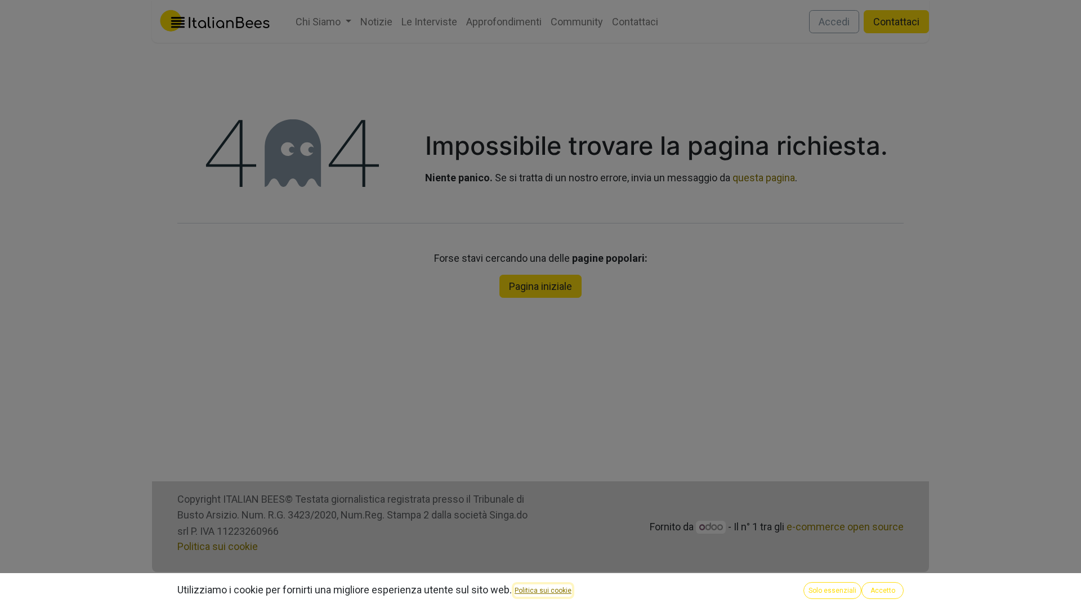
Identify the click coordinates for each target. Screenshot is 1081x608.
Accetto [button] (882, 590)
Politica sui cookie (543, 590)
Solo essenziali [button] (832, 590)
